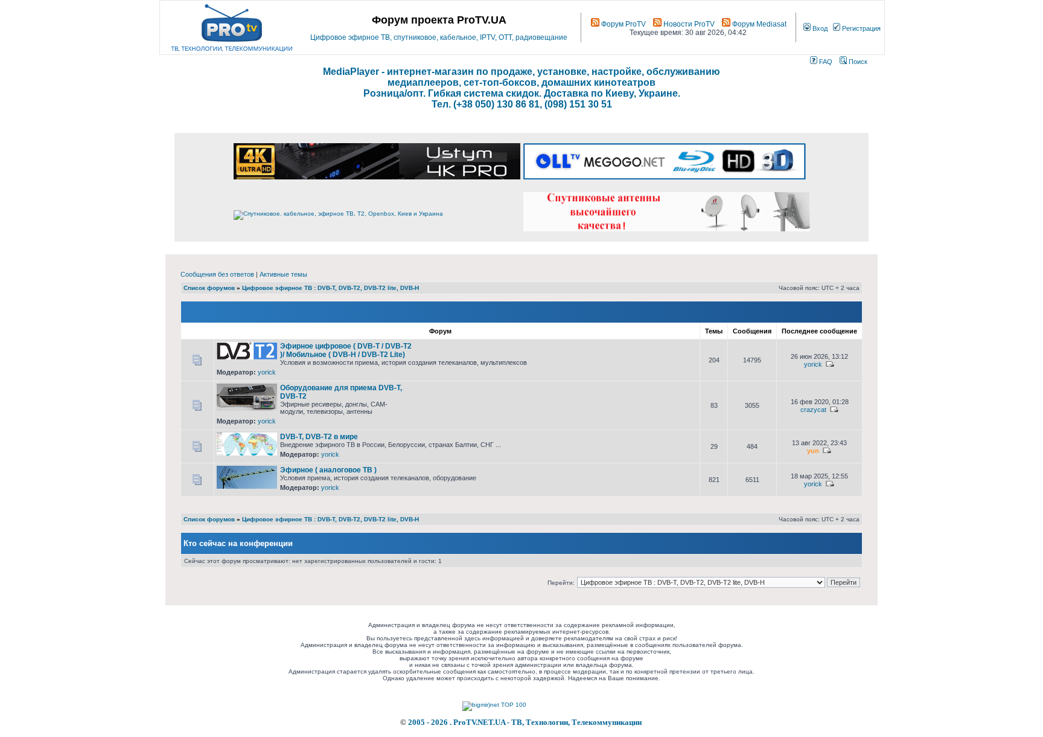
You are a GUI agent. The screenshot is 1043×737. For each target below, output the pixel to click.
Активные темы (283, 274)
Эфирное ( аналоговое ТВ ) (328, 470)
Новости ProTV (688, 24)
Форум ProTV (622, 24)
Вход (819, 28)
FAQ (824, 61)
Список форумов (209, 288)
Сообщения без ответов (217, 274)
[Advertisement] (553, 346)
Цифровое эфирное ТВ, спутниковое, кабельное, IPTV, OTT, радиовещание (438, 37)
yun (813, 450)
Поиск (857, 61)
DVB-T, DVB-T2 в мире (319, 437)
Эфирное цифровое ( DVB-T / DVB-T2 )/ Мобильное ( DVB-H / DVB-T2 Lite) (346, 350)
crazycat (813, 409)
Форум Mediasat (758, 24)
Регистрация (860, 28)
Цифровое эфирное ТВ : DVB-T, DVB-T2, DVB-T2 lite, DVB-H (330, 288)
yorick (267, 372)
